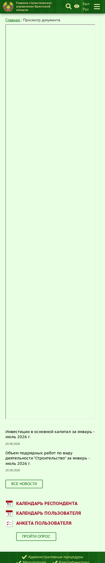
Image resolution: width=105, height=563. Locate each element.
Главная (13, 20)
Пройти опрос (36, 536)
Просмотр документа (41, 20)
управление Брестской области (34, 6)
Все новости (24, 484)
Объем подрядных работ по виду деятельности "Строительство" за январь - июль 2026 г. (47, 458)
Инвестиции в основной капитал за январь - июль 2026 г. (50, 434)
